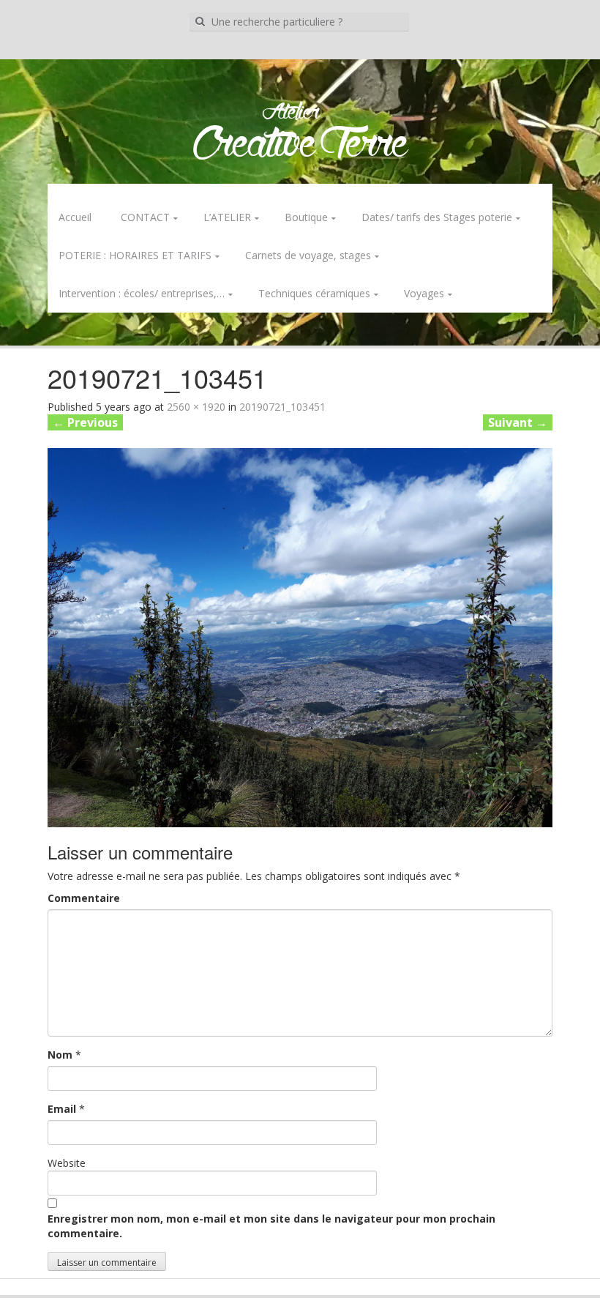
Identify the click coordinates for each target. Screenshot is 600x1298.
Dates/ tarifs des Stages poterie (436, 217)
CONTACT (145, 217)
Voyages (424, 293)
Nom (60, 1055)
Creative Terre (300, 145)
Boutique (306, 217)
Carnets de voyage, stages (308, 255)
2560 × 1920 (196, 407)
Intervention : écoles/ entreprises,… (142, 293)
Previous (85, 422)
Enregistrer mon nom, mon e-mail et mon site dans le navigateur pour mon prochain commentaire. (271, 1226)
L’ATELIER (227, 217)
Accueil (75, 217)
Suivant (517, 422)
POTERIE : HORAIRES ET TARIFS (135, 255)
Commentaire (84, 898)
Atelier (291, 113)
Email (62, 1109)
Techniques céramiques (314, 293)
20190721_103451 (282, 407)
